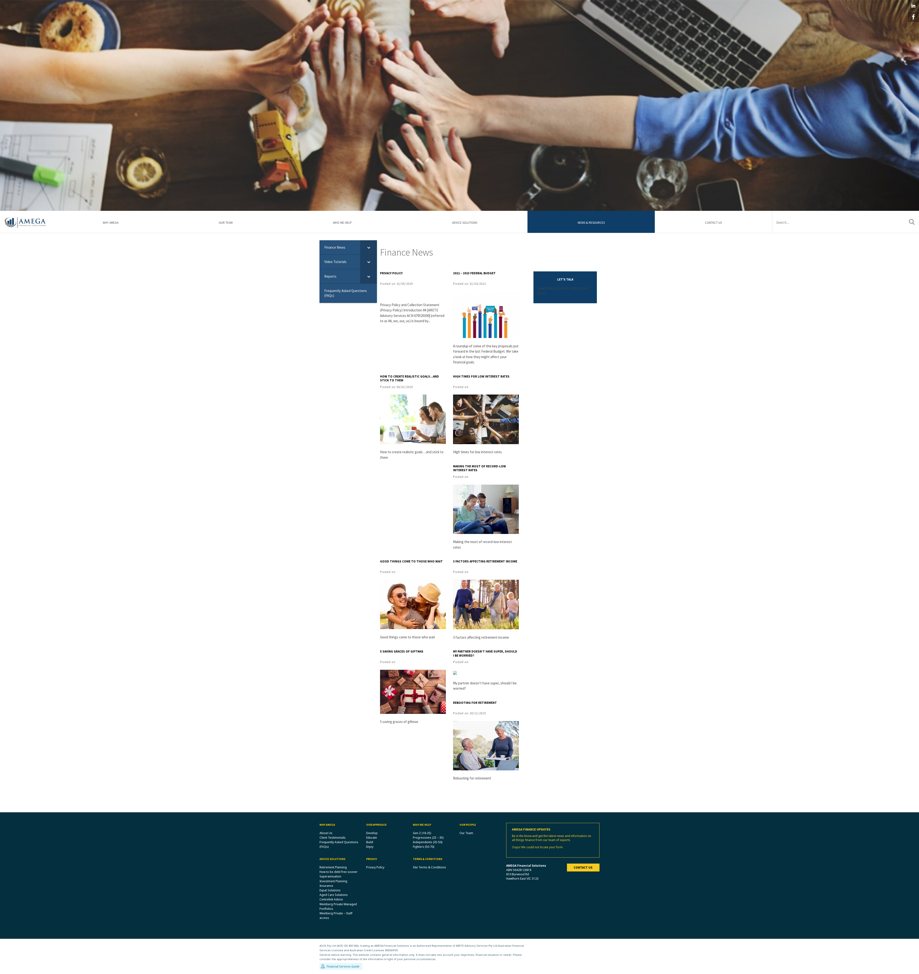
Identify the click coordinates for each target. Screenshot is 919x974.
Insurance (326, 886)
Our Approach (376, 824)
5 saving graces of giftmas (401, 651)
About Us (325, 833)
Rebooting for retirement (475, 703)
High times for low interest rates (481, 376)
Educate (371, 838)
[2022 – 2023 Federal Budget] (486, 314)
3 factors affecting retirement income (485, 561)
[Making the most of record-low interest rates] (486, 508)
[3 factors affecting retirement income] (486, 604)
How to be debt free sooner (338, 872)
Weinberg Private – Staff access (335, 915)
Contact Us (713, 223)
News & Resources (591, 223)
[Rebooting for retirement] (486, 745)
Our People (468, 824)
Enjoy (369, 847)
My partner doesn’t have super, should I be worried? (485, 653)
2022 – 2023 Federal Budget (474, 273)
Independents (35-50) (427, 842)
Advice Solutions (464, 223)
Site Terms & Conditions (429, 867)
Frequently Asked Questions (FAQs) (338, 844)
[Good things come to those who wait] (413, 604)
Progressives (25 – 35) (428, 838)
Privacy (371, 859)
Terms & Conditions (427, 859)
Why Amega (110, 223)
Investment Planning (333, 881)
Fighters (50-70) (423, 847)
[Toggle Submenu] (368, 247)
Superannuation (330, 876)
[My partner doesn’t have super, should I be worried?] (455, 672)
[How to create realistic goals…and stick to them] (413, 418)
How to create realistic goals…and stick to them (409, 378)
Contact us (583, 867)
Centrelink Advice (331, 899)
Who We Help (342, 223)
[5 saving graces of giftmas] (413, 691)
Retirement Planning (333, 867)
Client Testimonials (332, 838)
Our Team (226, 223)
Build (369, 842)
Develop (372, 833)
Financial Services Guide (343, 966)
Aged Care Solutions (333, 895)
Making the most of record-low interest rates (479, 468)
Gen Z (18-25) (422, 833)
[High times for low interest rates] (486, 418)
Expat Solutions (330, 890)
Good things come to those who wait (411, 561)
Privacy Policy (391, 273)
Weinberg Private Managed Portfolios (338, 906)
